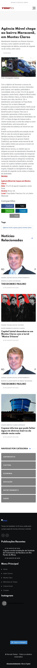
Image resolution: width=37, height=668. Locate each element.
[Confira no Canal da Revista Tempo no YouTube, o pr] (18, 625)
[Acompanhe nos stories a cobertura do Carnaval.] (18, 638)
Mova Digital (18, 664)
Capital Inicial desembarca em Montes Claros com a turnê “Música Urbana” (17, 334)
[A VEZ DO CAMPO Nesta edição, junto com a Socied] (18, 627)
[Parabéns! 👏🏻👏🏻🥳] (18, 635)
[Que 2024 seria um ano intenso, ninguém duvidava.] (18, 633)
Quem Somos (8, 573)
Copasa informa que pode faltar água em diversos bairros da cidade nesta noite (18, 430)
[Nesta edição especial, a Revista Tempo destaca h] (18, 609)
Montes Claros (26, 227)
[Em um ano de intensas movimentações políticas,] (18, 630)
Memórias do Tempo (10, 582)
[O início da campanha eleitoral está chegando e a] (18, 617)
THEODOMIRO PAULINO (13, 284)
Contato (6, 590)
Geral (20, 227)
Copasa (15, 227)
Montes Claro (7, 578)
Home (5, 569)
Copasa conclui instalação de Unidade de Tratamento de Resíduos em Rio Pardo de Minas (19, 553)
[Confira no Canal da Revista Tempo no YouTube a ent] (18, 611)
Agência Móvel (7, 227)
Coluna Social (8, 586)
